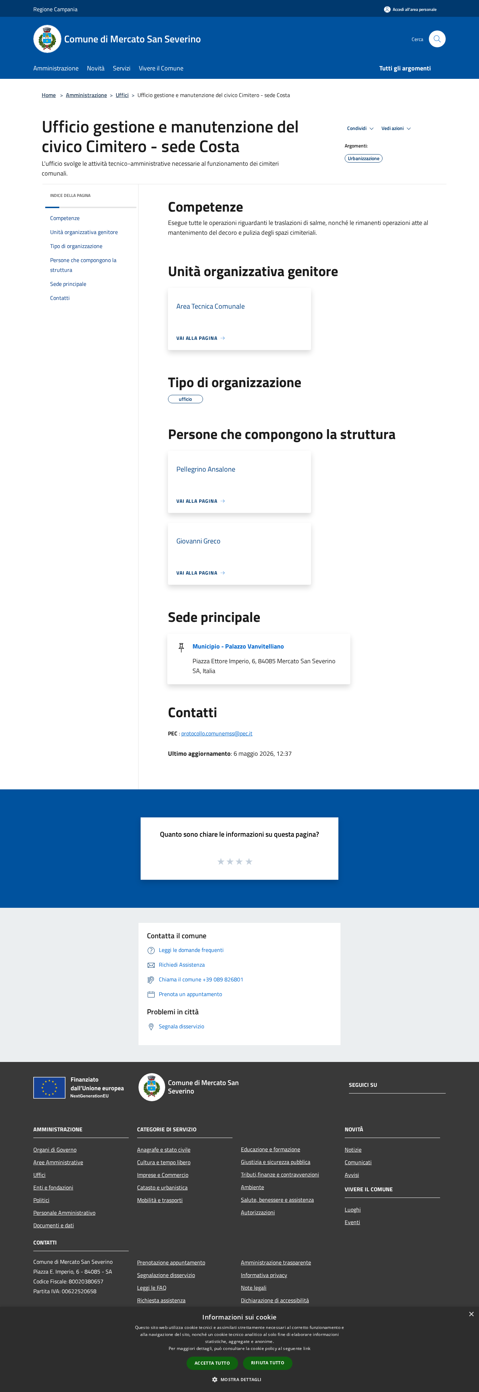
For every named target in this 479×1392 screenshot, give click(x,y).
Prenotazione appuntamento (171, 1262)
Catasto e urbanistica (162, 1187)
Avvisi (352, 1175)
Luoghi (353, 1209)
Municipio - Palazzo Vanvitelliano (238, 646)
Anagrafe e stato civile (163, 1149)
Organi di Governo (54, 1149)
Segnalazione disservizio (166, 1275)
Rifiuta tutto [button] (267, 1363)
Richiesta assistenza (161, 1300)
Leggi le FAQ (152, 1287)
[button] (239, 1379)
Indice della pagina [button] (70, 195)
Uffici (122, 95)
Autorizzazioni (258, 1212)
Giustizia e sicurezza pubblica (275, 1162)
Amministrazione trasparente (276, 1262)
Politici (41, 1200)
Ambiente (252, 1187)
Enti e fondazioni (53, 1187)
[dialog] (239, 1349)
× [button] (471, 1314)
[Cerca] (437, 38)
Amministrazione (86, 95)
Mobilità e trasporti (160, 1200)
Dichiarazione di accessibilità (275, 1300)
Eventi (352, 1222)
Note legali (254, 1287)
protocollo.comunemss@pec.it (216, 733)
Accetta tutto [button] (212, 1363)
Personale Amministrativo (64, 1212)
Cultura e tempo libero (163, 1162)
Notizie (353, 1149)
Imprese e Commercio (162, 1175)
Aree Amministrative (58, 1162)
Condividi (357, 128)
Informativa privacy (264, 1275)
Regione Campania (55, 9)
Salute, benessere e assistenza (277, 1199)
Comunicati (358, 1162)
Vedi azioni (393, 128)
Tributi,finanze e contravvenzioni (280, 1174)
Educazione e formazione (270, 1149)
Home (49, 95)
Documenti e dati (53, 1225)
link (306, 1348)
